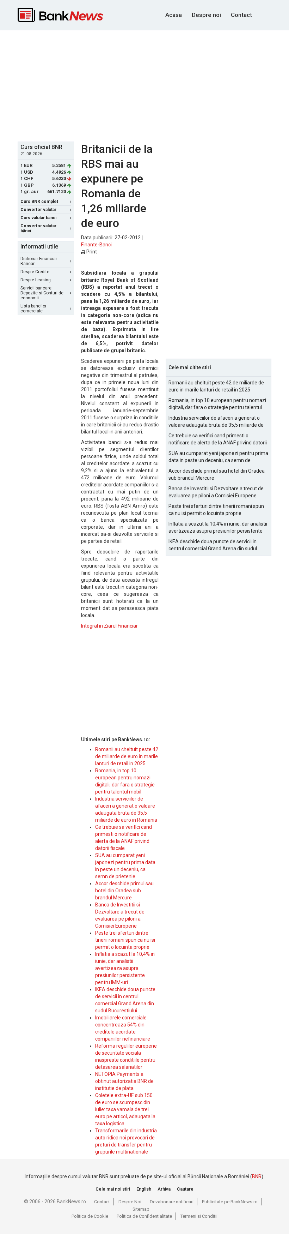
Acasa (173, 14)
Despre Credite (34, 271)
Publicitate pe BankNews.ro (230, 1201)
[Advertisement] (153, 85)
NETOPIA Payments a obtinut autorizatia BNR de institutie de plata (124, 1081)
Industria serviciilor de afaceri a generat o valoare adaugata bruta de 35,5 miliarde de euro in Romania (216, 422)
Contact (241, 14)
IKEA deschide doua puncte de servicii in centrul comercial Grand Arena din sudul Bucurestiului (212, 545)
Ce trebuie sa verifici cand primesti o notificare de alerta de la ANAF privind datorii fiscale (217, 439)
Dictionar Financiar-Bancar (39, 261)
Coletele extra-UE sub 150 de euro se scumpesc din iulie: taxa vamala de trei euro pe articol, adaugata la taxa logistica (125, 1109)
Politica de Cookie (90, 1216)
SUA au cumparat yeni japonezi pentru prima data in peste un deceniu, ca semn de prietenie (218, 457)
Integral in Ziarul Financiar (109, 626)
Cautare (185, 1189)
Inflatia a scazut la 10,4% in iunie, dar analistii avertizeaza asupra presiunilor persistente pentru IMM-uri (125, 968)
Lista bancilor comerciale (33, 308)
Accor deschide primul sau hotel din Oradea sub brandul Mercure (124, 890)
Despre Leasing (35, 279)
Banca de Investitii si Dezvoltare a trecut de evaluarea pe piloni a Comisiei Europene (216, 492)
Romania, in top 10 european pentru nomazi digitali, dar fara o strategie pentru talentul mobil (217, 404)
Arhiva (164, 1189)
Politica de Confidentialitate (144, 1216)
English (143, 1189)
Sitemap (141, 1209)
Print (91, 251)
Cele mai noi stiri (113, 1189)
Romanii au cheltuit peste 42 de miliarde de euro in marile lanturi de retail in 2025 (126, 756)
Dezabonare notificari (171, 1201)
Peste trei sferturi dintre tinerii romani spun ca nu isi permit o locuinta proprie (125, 940)
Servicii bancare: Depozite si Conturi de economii (41, 293)
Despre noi (206, 14)
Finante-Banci (96, 244)
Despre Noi (129, 1201)
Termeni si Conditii (198, 1216)
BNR (257, 1176)
